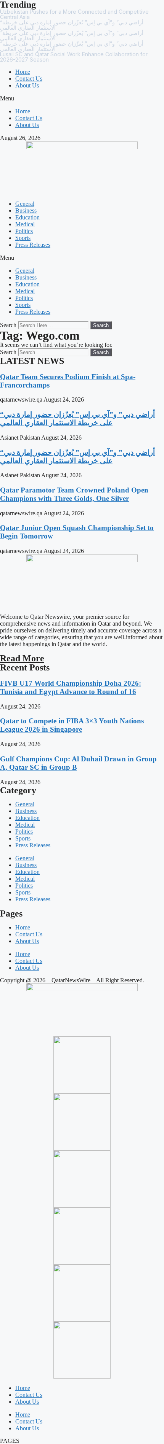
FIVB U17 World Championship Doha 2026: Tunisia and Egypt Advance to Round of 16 (70, 687)
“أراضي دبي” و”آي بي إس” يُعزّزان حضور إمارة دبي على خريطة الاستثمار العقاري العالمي (77, 418)
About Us (27, 85)
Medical (25, 224)
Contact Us (28, 78)
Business (26, 210)
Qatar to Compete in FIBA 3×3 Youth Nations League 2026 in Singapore (72, 725)
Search (8, 325)
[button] (82, 98)
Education (27, 217)
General (24, 203)
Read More (22, 658)
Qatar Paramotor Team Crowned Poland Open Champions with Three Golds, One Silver (74, 494)
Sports (23, 238)
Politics (24, 231)
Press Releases (32, 244)
